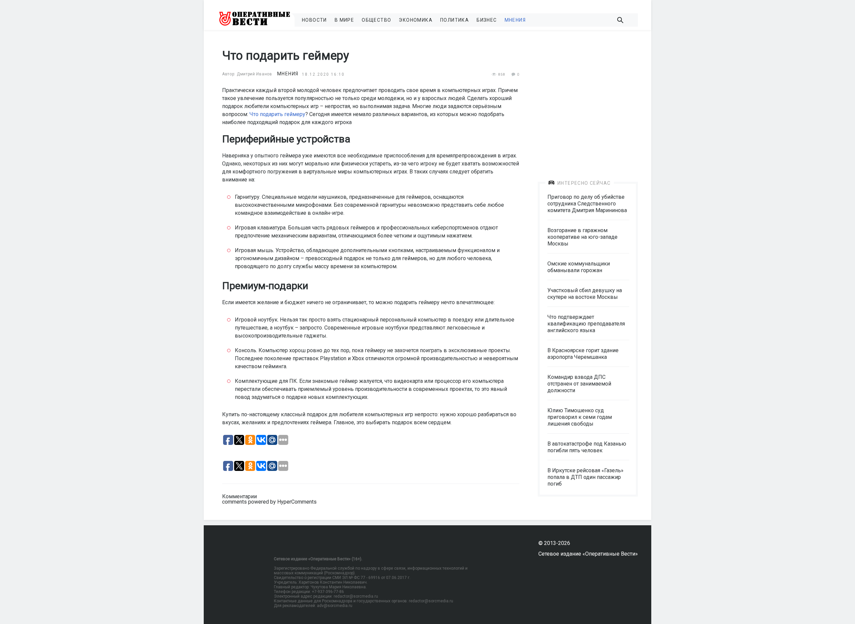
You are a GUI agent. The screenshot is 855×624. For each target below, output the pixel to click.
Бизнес (487, 20)
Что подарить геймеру (277, 114)
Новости (314, 20)
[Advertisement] (588, 100)
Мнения (515, 20)
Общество (376, 20)
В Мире (344, 20)
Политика (454, 20)
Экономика (416, 20)
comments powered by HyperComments (269, 502)
